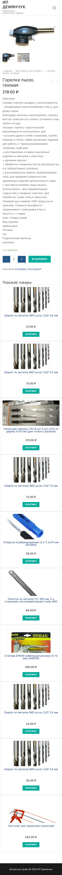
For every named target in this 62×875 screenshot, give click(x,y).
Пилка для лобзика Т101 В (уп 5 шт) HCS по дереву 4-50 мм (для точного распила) (31, 430)
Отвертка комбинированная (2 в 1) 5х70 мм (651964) (31, 543)
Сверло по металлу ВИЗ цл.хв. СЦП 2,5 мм (31, 372)
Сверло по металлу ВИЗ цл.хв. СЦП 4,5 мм (31, 769)
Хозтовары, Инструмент (29, 71)
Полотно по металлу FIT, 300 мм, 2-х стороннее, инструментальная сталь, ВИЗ (31, 600)
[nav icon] (54, 7)
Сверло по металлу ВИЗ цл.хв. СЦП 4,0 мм (31, 315)
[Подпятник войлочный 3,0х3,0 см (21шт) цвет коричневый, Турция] (52, 81)
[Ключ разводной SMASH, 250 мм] (58, 81)
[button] (54, 27)
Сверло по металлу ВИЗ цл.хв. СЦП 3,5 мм (31, 712)
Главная (7, 71)
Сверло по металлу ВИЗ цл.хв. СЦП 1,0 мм (31, 485)
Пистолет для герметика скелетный (31, 825)
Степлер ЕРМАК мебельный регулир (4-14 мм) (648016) (31, 657)
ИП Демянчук (14, 4)
